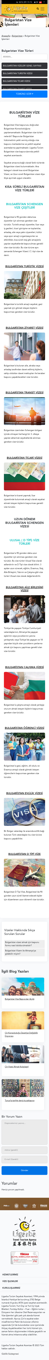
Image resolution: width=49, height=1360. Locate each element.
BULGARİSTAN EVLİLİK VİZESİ (24, 793)
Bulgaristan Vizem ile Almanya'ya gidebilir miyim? (20, 952)
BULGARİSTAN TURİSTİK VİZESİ (24, 266)
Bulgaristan (17, 36)
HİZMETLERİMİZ (10, 1275)
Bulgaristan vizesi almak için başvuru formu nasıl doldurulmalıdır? (22, 944)
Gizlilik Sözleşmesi (10, 1354)
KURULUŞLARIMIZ (11, 1288)
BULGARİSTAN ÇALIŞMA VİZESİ (24, 667)
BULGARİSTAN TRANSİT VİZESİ (25, 392)
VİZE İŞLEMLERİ (10, 1281)
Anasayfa (6, 36)
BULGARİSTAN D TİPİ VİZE (24, 854)
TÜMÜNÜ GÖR (24, 94)
